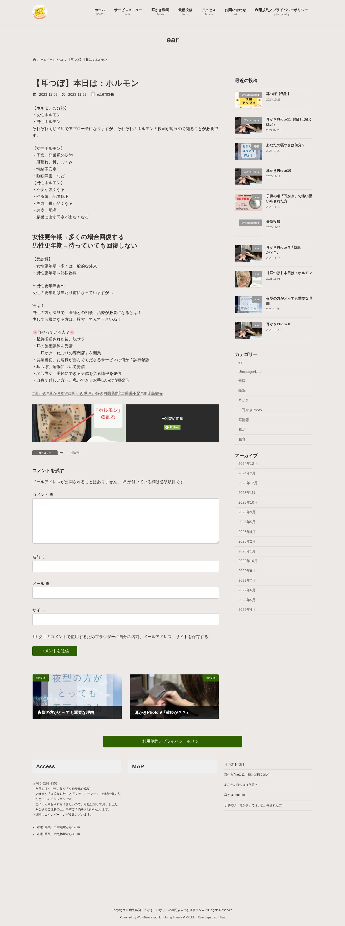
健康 (241, 381)
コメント (43, 495)
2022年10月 (248, 561)
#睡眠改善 (113, 393)
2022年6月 (247, 590)
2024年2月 (247, 473)
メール (41, 583)
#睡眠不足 (131, 393)
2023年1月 (247, 551)
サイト (38, 610)
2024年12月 (248, 463)
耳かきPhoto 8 (278, 324)
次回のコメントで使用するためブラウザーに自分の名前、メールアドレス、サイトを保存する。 (125, 637)
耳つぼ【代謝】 (278, 94)
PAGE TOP (332, 893)
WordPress (144, 917)
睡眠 (241, 390)
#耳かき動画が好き (86, 393)
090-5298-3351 (47, 783)
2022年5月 (247, 600)
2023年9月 (247, 512)
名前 (38, 557)
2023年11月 (247, 493)
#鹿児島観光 (152, 393)
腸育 (241, 439)
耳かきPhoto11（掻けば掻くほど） (248, 774)
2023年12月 (248, 483)
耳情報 (74, 452)
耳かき (243, 400)
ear (62, 452)
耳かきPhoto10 (278, 170)
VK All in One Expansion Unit (206, 917)
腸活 (241, 429)
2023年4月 (247, 531)
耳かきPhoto (252, 410)
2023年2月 (247, 541)
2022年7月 (247, 580)
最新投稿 (273, 222)
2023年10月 (248, 502)
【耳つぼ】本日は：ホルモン (289, 273)
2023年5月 (247, 522)
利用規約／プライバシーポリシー (172, 741)
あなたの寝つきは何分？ (285, 145)
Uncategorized (250, 371)
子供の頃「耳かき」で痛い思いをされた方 (253, 805)
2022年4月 (247, 609)
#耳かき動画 (58, 393)
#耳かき (39, 393)
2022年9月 (247, 571)
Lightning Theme (170, 917)
